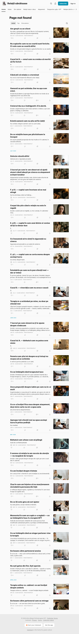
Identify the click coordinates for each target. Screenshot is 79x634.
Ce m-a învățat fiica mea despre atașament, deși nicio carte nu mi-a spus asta (30, 405)
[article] (39, 33)
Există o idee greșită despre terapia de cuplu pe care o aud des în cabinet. (29, 459)
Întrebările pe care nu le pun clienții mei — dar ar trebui (29, 271)
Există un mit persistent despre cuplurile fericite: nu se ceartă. (30, 49)
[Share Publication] (55, 3)
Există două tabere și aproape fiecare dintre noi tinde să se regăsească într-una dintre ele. (29, 95)
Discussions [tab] (25, 23)
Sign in (73, 3)
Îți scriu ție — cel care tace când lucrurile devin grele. (27, 603)
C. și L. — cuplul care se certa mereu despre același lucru (30, 255)
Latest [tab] (13, 23)
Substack (30, 630)
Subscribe (63, 3)
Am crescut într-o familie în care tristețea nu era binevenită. (30, 473)
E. (10, 228)
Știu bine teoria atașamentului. (20, 410)
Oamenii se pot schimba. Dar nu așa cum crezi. (28, 89)
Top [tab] (18, 23)
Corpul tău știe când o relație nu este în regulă (28, 206)
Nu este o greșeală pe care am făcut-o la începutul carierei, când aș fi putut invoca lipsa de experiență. (29, 32)
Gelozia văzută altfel (19, 156)
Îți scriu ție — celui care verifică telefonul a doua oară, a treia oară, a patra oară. (30, 554)
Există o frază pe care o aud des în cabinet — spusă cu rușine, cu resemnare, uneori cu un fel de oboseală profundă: (30, 569)
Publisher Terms (52, 618)
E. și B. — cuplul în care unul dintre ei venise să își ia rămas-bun (30, 224)
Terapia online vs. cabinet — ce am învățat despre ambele (29, 590)
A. (11, 346)
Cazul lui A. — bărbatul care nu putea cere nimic (29, 341)
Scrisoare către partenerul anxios (25, 551)
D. (11, 290)
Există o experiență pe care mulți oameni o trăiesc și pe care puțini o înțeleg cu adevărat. (30, 110)
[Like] (11, 233)
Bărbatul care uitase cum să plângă (26, 440)
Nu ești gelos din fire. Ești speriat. (25, 566)
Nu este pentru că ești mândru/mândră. (23, 505)
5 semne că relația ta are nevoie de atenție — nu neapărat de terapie (29, 454)
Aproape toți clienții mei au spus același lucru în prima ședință (28, 421)
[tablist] (20, 23)
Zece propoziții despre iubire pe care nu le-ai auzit (30, 388)
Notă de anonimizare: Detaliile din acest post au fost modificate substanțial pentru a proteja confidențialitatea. (29, 522)
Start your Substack (34, 625)
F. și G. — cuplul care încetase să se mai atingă (28, 191)
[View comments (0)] (25, 38)
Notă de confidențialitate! (18, 443)
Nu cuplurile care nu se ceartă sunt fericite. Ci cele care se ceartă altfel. (30, 45)
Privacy (34, 620)
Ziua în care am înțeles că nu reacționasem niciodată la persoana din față (29, 485)
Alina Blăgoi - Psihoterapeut (24, 35)
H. (11, 64)
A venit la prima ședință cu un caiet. (22, 361)
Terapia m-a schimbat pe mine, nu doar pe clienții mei (29, 302)
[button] (3, 9)
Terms (40, 620)
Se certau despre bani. (17, 260)
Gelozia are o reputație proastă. (20, 159)
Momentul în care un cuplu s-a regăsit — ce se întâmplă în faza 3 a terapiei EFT (30, 516)
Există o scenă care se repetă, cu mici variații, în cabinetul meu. (29, 212)
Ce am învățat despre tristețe (23, 471)
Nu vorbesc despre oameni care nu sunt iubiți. (25, 124)
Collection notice (48, 620)
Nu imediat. (14, 425)
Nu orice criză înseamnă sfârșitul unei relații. (25, 77)
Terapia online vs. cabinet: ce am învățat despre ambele (28, 586)
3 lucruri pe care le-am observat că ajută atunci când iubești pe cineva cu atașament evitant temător (30, 172)
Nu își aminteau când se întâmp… (21, 195)
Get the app (49, 625)
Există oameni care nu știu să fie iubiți (27, 121)
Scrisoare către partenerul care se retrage (29, 601)
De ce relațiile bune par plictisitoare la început (27, 135)
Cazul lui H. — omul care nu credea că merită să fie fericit (30, 60)
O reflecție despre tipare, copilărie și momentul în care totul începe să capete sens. (30, 490)
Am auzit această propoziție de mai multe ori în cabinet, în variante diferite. (29, 140)
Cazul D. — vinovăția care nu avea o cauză (29, 288)
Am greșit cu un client (20, 29)
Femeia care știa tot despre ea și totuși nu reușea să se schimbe (29, 357)
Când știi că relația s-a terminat (24, 75)
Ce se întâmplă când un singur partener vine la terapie (30, 534)
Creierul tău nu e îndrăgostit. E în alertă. (28, 106)
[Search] (51, 3)
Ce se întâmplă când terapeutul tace (26, 372)
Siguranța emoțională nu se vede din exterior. (25, 244)
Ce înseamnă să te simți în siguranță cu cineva (28, 240)
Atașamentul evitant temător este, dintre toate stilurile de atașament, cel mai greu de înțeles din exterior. (29, 178)
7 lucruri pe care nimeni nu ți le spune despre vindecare (27, 324)
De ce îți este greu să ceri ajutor (24, 502)
